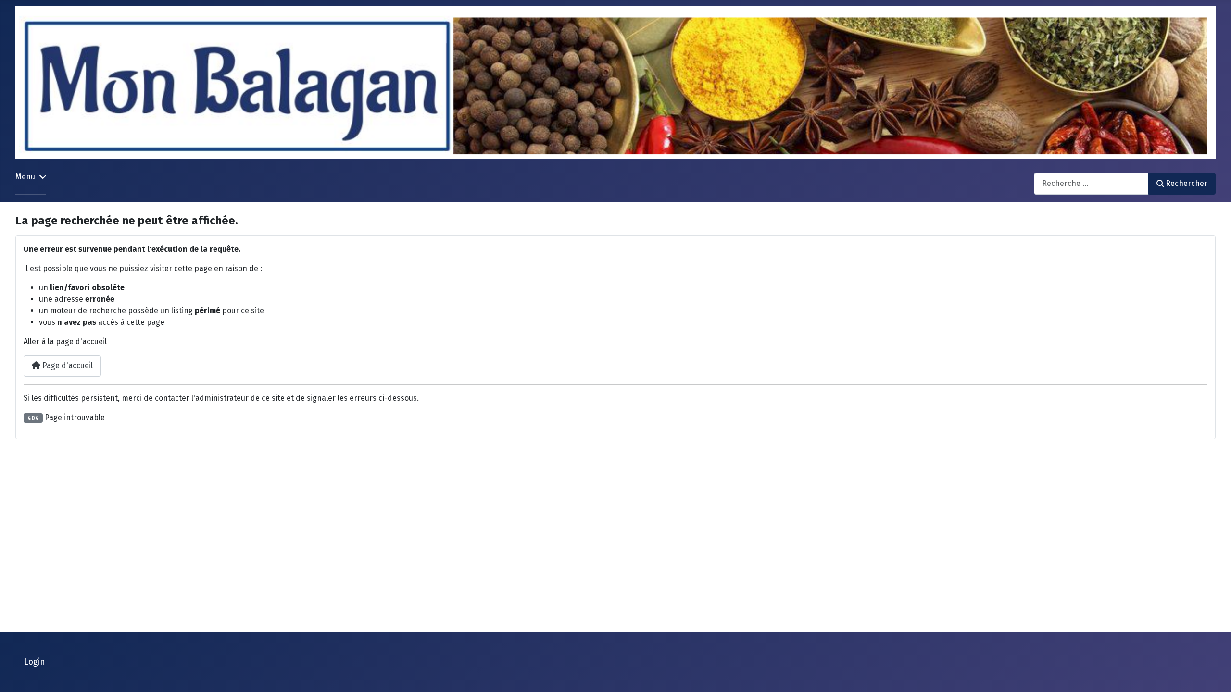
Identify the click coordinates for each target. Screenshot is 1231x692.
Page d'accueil (66, 365)
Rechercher (1186, 183)
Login (34, 662)
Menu (25, 176)
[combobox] (1091, 184)
